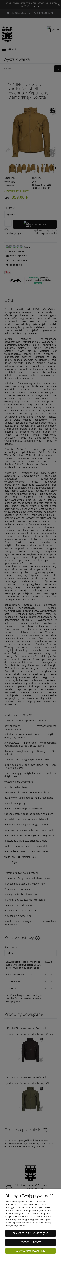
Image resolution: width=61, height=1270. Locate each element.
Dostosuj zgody (30, 1242)
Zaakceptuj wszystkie (30, 1251)
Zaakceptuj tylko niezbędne (30, 1233)
